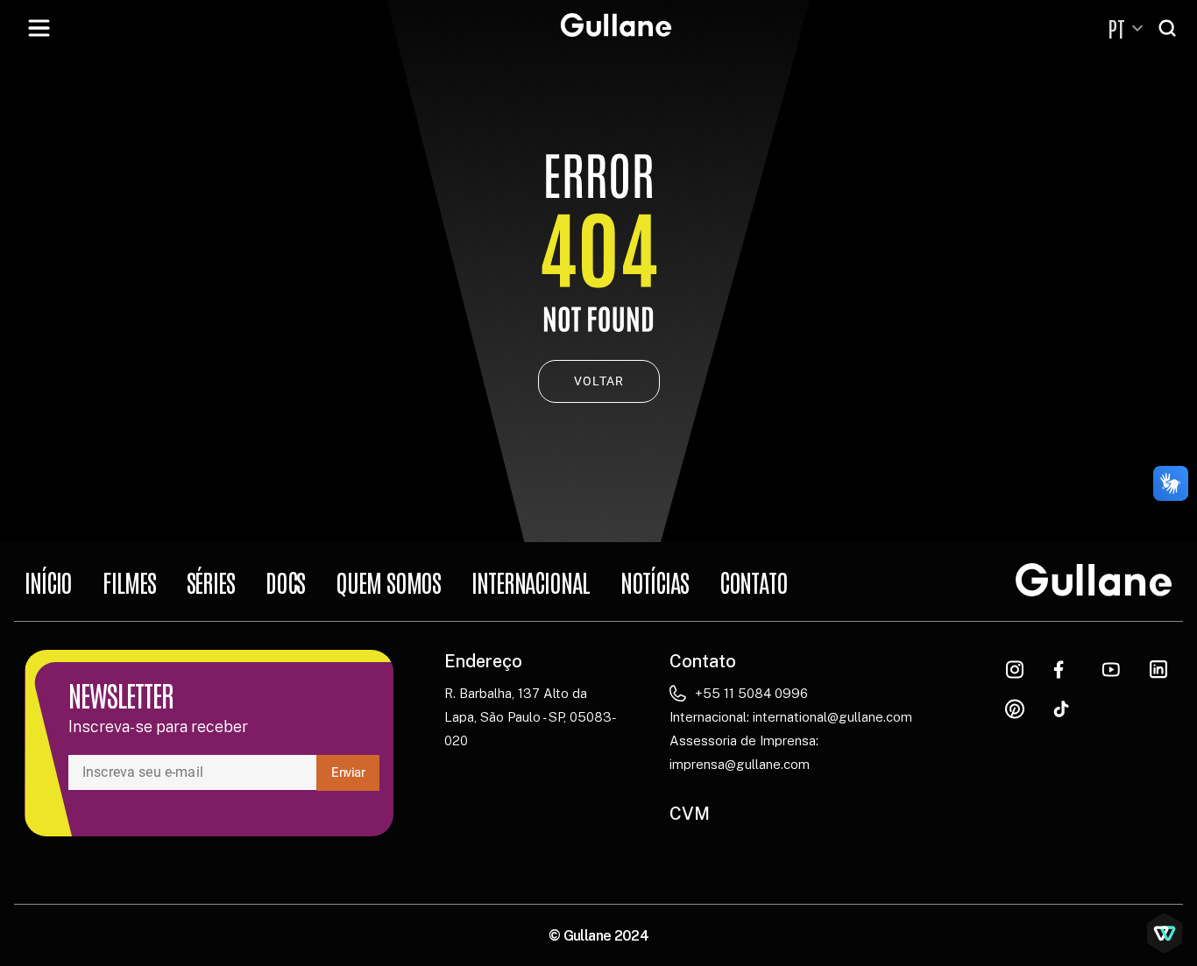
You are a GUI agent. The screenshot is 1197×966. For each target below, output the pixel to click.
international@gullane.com (832, 716)
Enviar (348, 772)
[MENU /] (39, 28)
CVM (689, 813)
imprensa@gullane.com (739, 764)
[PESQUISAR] (1168, 28)
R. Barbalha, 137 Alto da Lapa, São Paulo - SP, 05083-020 (530, 717)
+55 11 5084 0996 (751, 693)
